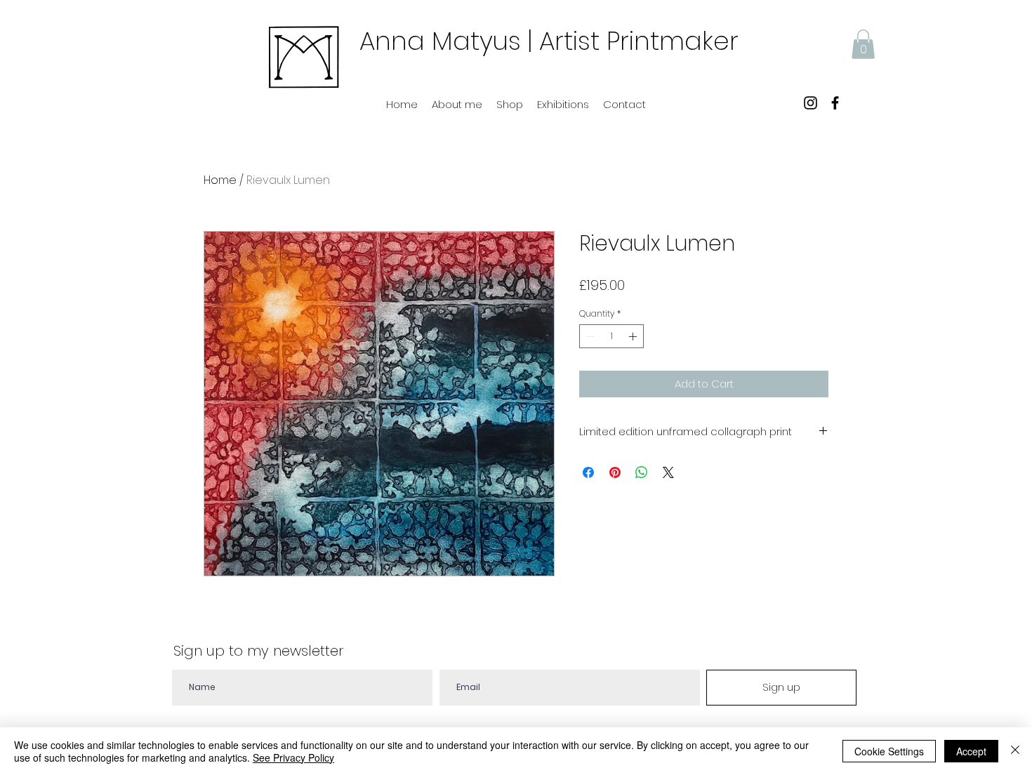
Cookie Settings (889, 751)
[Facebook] (835, 103)
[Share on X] (668, 472)
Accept (971, 751)
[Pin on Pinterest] (615, 472)
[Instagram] (810, 103)
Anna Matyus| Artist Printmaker (549, 41)
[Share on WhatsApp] (641, 472)
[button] (863, 44)
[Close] (1015, 751)
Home (220, 180)
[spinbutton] (611, 336)
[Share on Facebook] (588, 472)
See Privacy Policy (293, 757)
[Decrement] (589, 336)
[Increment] (634, 336)
